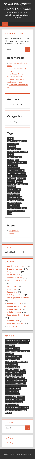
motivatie (19, 181)
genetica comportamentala (17, 173)
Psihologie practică (14, 309)
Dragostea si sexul (14, 272)
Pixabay (10, 443)
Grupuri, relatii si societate (17, 280)
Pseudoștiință (12, 292)
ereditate (11, 160)
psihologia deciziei (13, 192)
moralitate (11, 181)
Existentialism (22, 162)
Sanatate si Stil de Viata (15, 323)
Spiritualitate (12, 326)
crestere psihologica (14, 152)
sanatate (11, 203)
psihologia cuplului (14, 189)
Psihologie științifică (14, 312)
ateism (24, 141)
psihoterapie (12, 197)
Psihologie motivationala (16, 306)
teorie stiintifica (13, 211)
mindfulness (21, 179)
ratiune (19, 197)
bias (9, 144)
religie (21, 200)
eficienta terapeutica (14, 157)
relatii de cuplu (13, 200)
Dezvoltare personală (15, 269)
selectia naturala (13, 205)
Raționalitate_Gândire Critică (18, 315)
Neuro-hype (11, 289)
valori (10, 213)
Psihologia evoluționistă (16, 295)
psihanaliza (11, 187)
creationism (11, 146)
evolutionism (12, 162)
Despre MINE (14, 231)
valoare (22, 211)
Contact (12, 233)
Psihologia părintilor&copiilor (18, 298)
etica (16, 160)
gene (22, 170)
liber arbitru (12, 179)
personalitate (12, 184)
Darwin (25, 152)
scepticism (18, 203)
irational (24, 176)
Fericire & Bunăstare (15, 278)
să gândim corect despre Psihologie (18, 6)
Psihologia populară (14, 303)
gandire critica (12, 165)
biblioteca (15, 144)
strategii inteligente (14, 208)
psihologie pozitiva (14, 195)
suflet (24, 208)
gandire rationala (13, 170)
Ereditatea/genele (14, 275)
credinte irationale (14, 149)
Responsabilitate (13, 321)
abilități (10, 138)
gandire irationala (14, 168)
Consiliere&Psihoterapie (16, 266)
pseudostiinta (22, 184)
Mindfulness (11, 286)
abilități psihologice (14, 141)
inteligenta (15, 176)
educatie (10, 154)
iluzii (9, 176)
